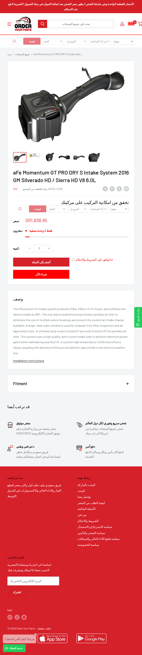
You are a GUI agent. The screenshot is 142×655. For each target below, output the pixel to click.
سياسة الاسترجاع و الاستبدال (94, 526)
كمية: (16, 248)
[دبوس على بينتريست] (112, 188)
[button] (131, 24)
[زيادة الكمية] (49, 248)
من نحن (82, 514)
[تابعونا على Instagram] (10, 617)
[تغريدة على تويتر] (119, 188)
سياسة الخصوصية (88, 544)
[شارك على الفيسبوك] (105, 188)
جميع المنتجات (22, 54)
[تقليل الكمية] (29, 248)
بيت (9, 54)
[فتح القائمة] (9, 24)
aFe (15, 188)
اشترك (17, 592)
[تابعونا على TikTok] (17, 617)
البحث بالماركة (86, 485)
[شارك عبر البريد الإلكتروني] (126, 188)
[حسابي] (122, 24)
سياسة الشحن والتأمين (91, 533)
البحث (81, 490)
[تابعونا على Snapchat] (24, 617)
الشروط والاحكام (87, 520)
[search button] (42, 24)
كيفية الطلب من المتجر (91, 503)
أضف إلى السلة (41, 262)
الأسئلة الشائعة (86, 508)
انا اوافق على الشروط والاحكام (94, 259)
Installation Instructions (28, 360)
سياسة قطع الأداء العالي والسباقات (98, 538)
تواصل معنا (84, 496)
